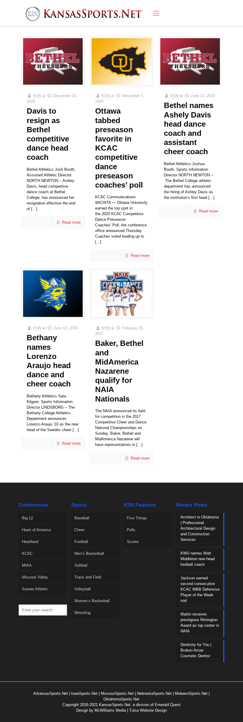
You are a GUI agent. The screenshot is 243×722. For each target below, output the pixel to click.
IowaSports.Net (84, 693)
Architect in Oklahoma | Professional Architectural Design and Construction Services (199, 528)
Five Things (137, 518)
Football (81, 541)
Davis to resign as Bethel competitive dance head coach (48, 134)
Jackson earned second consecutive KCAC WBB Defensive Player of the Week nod (200, 589)
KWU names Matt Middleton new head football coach (197, 559)
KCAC (27, 553)
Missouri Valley (35, 577)
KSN (37, 96)
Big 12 (27, 518)
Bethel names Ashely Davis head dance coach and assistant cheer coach (188, 128)
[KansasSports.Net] (84, 13)
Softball (80, 565)
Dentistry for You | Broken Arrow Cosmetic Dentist (195, 650)
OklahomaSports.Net (121, 699)
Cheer (79, 530)
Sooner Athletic (35, 589)
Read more (71, 222)
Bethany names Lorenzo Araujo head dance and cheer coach (49, 360)
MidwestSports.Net (191, 693)
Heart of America (36, 530)
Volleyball (82, 589)
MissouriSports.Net (117, 693)
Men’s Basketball (89, 553)
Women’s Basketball (92, 601)
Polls (131, 530)
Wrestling (82, 612)
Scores (133, 541)
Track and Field (87, 577)
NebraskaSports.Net (154, 693)
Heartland (30, 541)
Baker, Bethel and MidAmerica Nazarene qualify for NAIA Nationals (119, 371)
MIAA (27, 565)
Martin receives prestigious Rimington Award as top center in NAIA (199, 622)
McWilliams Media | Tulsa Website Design (131, 710)
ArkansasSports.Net (50, 693)
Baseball (81, 518)
